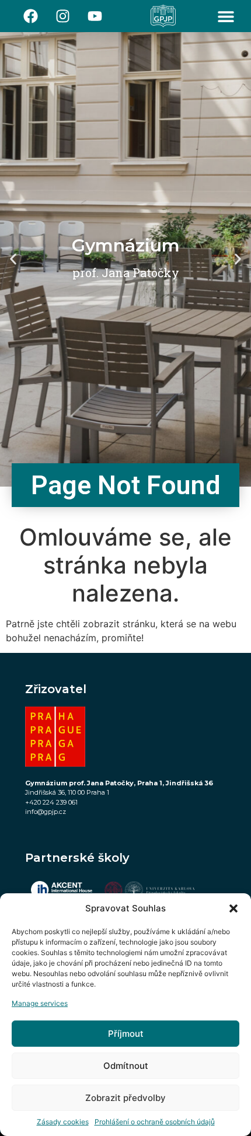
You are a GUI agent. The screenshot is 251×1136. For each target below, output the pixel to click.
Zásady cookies (63, 1121)
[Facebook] (31, 16)
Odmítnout (125, 1065)
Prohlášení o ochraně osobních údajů (155, 1121)
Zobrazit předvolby (125, 1097)
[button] (233, 908)
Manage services (40, 1003)
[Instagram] (63, 16)
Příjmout (126, 1033)
